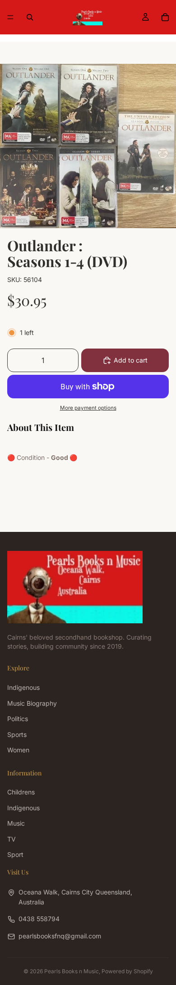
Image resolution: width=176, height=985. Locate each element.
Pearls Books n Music (71, 971)
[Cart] (165, 17)
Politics (17, 718)
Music (16, 823)
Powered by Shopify (127, 971)
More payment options (88, 408)
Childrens (21, 792)
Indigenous (23, 687)
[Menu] (10, 17)
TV (11, 838)
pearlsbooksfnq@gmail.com (60, 935)
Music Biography (32, 703)
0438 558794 (39, 919)
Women (18, 750)
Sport (15, 854)
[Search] (30, 17)
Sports (17, 734)
